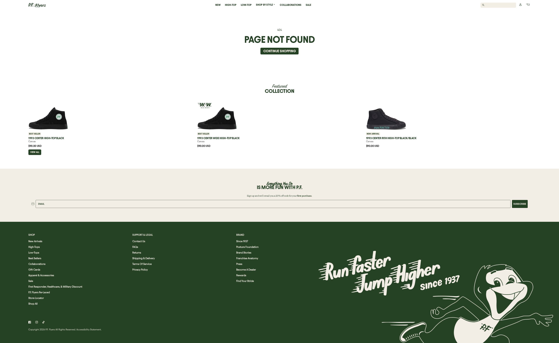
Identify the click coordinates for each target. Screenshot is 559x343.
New (218, 4)
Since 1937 (242, 241)
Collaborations (290, 4)
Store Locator (36, 298)
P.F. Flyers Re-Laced (39, 292)
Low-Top (246, 4)
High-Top (230, 4)
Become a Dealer (246, 269)
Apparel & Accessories (41, 275)
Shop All (33, 303)
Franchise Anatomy (247, 258)
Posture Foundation (247, 246)
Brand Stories (243, 252)
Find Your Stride (245, 281)
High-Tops (34, 246)
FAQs (135, 246)
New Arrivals (35, 241)
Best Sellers (34, 258)
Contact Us (138, 241)
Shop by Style (264, 4)
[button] (528, 5)
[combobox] (500, 5)
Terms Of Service (142, 264)
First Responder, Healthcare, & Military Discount (55, 286)
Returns (136, 252)
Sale (308, 4)
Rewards (241, 275)
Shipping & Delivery (143, 258)
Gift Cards (34, 269)
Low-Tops (33, 252)
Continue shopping (279, 51)
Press (239, 264)
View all (34, 152)
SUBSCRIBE (519, 204)
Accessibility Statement (88, 329)
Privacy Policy (140, 269)
